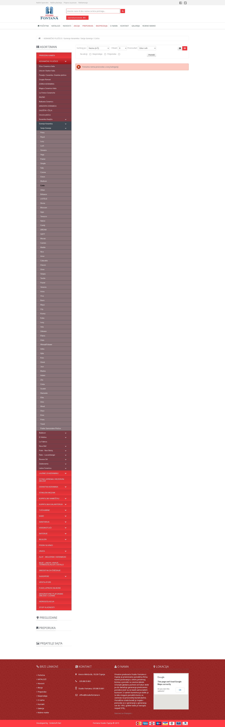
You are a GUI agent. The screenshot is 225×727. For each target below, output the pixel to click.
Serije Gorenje (87, 38)
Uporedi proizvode (76, 17)
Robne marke (149, 26)
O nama (114, 26)
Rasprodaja (101, 26)
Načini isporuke (42, 2)
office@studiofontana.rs (89, 695)
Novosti (67, 26)
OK (180, 690)
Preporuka (87, 26)
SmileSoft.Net (55, 723)
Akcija (77, 26)
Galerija (136, 26)
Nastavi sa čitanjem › (123, 713)
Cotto (96, 38)
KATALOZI (55, 26)
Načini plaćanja (56, 2)
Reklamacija (83, 2)
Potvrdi (151, 55)
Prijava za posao (70, 2)
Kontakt (124, 26)
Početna (44, 26)
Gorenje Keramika (71, 38)
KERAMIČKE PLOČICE (53, 38)
